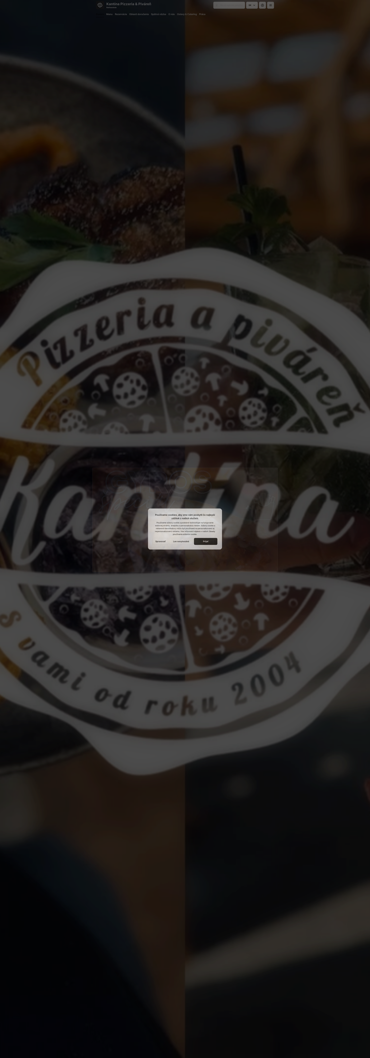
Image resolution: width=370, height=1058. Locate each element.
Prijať (205, 541)
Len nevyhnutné (181, 541)
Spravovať (160, 541)
